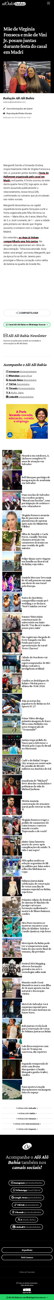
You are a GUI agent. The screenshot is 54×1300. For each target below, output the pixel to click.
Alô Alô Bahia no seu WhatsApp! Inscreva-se (27, 1297)
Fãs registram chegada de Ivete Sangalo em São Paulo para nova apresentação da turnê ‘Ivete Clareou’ (36, 642)
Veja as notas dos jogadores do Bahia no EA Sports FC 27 (36, 703)
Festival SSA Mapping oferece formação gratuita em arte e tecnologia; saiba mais (34, 967)
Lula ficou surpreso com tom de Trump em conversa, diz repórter (35, 1049)
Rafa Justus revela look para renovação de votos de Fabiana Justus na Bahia (36, 1028)
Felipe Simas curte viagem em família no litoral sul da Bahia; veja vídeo (36, 561)
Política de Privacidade (27, 1272)
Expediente (27, 1250)
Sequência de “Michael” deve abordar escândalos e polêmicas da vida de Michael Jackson (36, 785)
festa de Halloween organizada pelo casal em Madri (26, 177)
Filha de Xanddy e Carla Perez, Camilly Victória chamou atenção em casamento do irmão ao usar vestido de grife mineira (35, 541)
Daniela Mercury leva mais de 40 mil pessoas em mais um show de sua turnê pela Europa (36, 581)
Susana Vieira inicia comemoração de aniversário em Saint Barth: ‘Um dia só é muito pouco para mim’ (36, 622)
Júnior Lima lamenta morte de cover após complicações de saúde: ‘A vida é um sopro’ (36, 846)
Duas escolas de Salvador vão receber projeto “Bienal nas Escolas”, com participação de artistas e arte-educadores (36, 500)
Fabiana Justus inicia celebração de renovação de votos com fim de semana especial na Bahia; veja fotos (36, 886)
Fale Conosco (27, 1257)
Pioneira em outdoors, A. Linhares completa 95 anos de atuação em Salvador (35, 460)
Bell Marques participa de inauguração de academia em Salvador (36, 480)
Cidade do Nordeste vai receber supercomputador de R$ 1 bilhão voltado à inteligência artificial (36, 663)
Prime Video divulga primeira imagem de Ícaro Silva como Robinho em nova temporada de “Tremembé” (36, 724)
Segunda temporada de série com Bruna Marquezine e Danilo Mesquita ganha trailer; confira (35, 1069)
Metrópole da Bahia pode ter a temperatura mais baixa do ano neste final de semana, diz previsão (36, 947)
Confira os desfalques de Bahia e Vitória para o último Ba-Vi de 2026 (35, 683)
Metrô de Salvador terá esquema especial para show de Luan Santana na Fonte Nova (36, 1008)
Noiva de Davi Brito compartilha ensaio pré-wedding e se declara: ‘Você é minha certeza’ (35, 602)
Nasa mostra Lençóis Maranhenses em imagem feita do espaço (36, 1089)
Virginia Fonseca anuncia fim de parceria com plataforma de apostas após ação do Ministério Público (35, 521)
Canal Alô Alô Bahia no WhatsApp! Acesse (27, 325)
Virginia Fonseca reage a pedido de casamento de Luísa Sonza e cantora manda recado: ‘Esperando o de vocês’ (35, 825)
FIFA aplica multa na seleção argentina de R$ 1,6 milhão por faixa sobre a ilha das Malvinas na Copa (36, 866)
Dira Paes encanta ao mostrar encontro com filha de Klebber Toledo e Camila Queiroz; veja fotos (36, 927)
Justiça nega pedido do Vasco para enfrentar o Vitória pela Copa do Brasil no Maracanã (36, 744)
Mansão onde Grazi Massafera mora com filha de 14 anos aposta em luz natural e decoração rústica (36, 988)
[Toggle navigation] (48, 3)
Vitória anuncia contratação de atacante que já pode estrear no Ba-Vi (36, 805)
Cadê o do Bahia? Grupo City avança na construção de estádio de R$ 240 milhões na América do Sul (36, 764)
